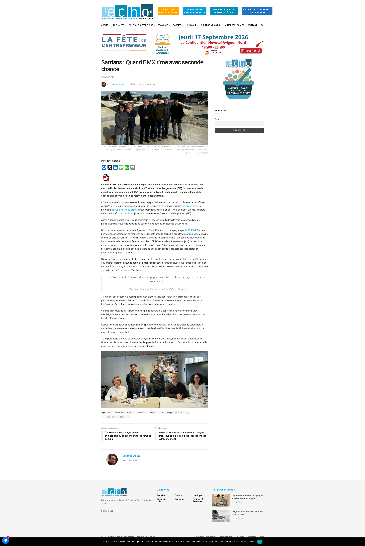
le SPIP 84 (190, 230)
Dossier (177, 25)
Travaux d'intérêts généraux (116, 417)
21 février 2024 (135, 84)
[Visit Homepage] (127, 11)
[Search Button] (262, 25)
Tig (187, 413)
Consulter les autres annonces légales (224, 10)
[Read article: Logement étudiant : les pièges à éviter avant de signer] (221, 500)
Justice (130, 413)
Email (217, 119)
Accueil (105, 25)
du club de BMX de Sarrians (125, 209)
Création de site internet (117, 537)
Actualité (118, 25)
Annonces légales (234, 25)
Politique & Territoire (141, 25)
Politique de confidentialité (206, 537)
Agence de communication (138, 537)
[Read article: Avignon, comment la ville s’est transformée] (221, 516)
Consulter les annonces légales (194, 10)
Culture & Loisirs (210, 25)
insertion (119, 413)
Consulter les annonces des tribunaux (257, 10)
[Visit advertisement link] (182, 46)
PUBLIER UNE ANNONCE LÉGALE (168, 10)
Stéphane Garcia (190, 206)
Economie (163, 25)
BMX (110, 413)
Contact (252, 25)
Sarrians (153, 413)
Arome (152, 537)
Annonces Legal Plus (255, 537)
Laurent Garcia (117, 84)
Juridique (191, 25)
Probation (141, 413)
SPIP (162, 413)
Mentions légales (227, 537)
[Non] (361, 541)
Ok (259, 541)
